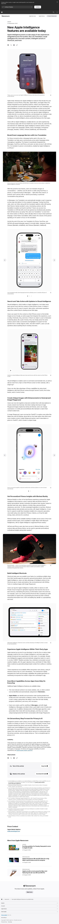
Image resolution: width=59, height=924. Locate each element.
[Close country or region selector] (57, 2)
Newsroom (6, 16)
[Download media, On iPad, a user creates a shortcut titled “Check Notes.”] (51, 643)
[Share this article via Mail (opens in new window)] (14, 45)
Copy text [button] (43, 766)
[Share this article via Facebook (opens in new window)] (8, 45)
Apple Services (32, 16)
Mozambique (4, 917)
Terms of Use (4, 922)
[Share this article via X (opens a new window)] (11, 45)
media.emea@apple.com (13, 831)
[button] (17, 7)
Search (52, 16)
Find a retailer (4, 915)
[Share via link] (17, 45)
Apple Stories (42, 16)
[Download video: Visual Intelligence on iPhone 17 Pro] (51, 375)
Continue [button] (37, 7)
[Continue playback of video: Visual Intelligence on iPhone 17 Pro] (10, 370)
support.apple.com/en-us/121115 (24, 750)
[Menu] (57, 12)
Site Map (10, 922)
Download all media (41, 773)
